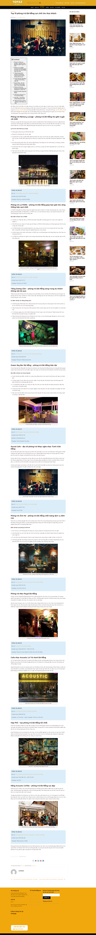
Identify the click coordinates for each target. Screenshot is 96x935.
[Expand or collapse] (25, 59)
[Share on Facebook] (33, 861)
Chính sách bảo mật (80, 2)
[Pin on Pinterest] (41, 861)
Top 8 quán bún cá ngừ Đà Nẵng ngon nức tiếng (25, 879)
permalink (33, 865)
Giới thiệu (67, 2)
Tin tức (63, 7)
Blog (32, 7)
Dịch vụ (37, 7)
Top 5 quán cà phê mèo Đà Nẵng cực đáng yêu (51, 879)
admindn (23, 17)
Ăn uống (42, 7)
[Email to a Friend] (38, 861)
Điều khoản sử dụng (35, 905)
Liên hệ (72, 2)
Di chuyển (57, 7)
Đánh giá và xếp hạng (35, 902)
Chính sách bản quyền (35, 898)
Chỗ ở (47, 7)
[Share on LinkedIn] (43, 861)
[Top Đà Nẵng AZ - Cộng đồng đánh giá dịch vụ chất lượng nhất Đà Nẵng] (18, 3)
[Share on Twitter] (36, 861)
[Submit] (40, 3)
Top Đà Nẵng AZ (59, 2)
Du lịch (52, 7)
